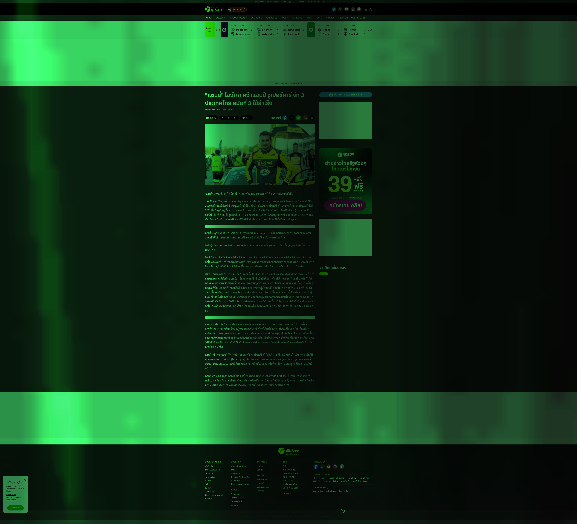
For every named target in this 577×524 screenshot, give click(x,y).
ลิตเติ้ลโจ (234, 505)
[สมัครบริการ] (345, 181)
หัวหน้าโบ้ (234, 498)
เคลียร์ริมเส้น (288, 480)
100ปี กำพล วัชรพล (360, 481)
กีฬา (276, 84)
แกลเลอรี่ (330, 17)
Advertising (331, 491)
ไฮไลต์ (285, 466)
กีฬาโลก (309, 17)
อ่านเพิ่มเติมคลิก (12, 496)
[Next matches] (370, 30)
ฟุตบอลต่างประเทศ (238, 17)
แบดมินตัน (261, 483)
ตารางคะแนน (210, 491)
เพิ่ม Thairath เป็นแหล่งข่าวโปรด (348, 95)
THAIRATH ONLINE (321, 474)
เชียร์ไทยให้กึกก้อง (290, 484)
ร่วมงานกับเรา (318, 491)
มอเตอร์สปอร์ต (296, 84)
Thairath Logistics (330, 481)
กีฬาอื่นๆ (260, 490)
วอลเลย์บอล (271, 17)
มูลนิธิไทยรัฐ (345, 481)
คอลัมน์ (284, 17)
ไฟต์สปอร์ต (297, 17)
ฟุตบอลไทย (256, 17)
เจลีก (207, 484)
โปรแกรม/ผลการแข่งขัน (214, 495)
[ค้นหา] (370, 9)
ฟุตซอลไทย (235, 473)
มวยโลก (260, 470)
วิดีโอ (319, 17)
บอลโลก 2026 (358, 17)
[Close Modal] (25, 479)
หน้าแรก (208, 17)
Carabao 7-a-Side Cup (240, 477)
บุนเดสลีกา (209, 473)
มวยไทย (260, 466)
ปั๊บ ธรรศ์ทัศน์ (236, 501)
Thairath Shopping (286, 2)
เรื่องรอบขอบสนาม (290, 473)
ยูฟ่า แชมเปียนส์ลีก (212, 470)
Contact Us (343, 491)
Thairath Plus (300, 2)
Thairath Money (272, 2)
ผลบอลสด (238, 9)
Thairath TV (312, 2)
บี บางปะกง (235, 494)
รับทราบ (15, 508)
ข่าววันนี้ (324, 274)
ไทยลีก (234, 470)
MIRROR (321, 2)
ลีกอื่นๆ (208, 488)
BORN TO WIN (289, 477)
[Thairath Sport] (214, 9)
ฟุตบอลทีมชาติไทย (238, 466)
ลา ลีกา (208, 480)
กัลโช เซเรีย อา (210, 477)
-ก (222, 117)
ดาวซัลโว (208, 499)
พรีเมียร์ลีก (221, 17)
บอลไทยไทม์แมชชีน (290, 488)
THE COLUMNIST (290, 470)
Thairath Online (258, 2)
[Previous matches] (218, 30)
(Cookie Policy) (11, 500)
